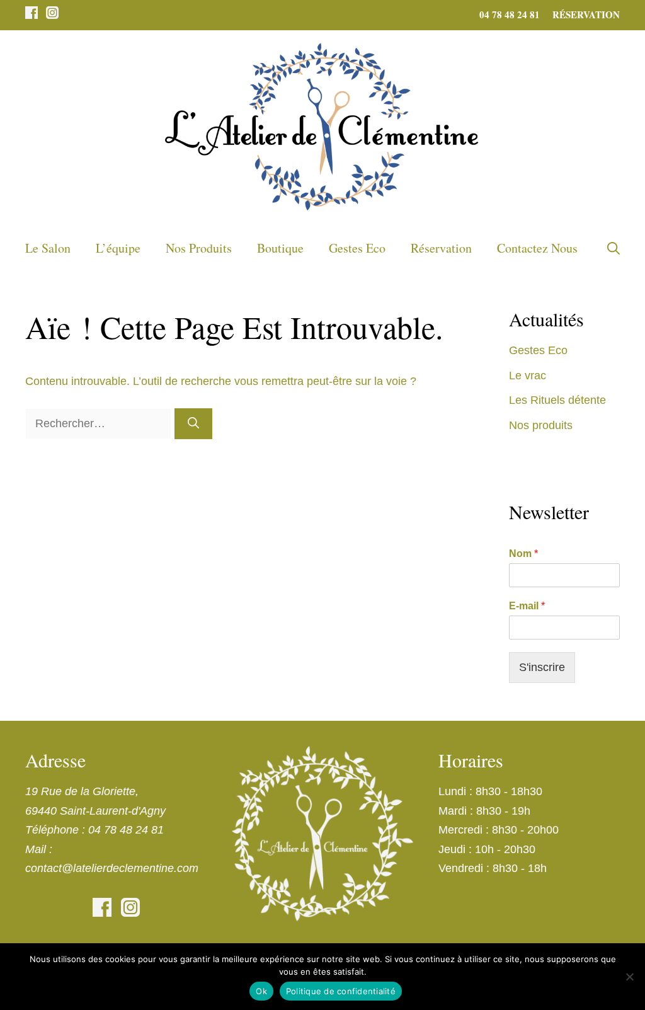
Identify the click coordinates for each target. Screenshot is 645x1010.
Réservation (586, 14)
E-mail (527, 605)
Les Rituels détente (557, 400)
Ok (261, 991)
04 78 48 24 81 (509, 14)
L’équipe (118, 247)
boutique (280, 247)
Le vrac (527, 375)
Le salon (48, 247)
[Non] (629, 976)
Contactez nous (537, 247)
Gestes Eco (357, 247)
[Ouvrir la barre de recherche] (613, 248)
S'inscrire (542, 667)
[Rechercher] (193, 423)
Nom (523, 553)
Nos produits (199, 247)
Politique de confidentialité (341, 991)
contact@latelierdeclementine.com (111, 868)
